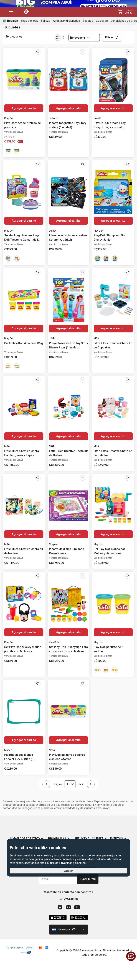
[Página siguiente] (91, 784)
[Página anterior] (46, 784)
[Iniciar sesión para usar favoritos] (37, 52)
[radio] (57, 38)
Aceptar (68, 870)
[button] (11, 11)
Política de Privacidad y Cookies (65, 863)
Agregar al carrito (24, 108)
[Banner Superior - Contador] (68, 3)
